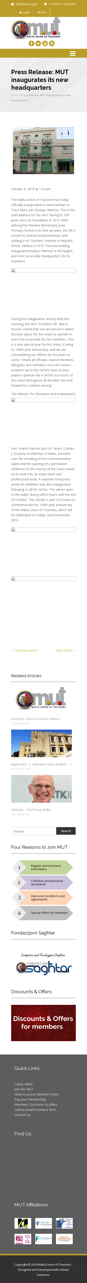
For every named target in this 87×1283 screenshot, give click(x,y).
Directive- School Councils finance (35, 719)
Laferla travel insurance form (35, 1110)
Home (15, 95)
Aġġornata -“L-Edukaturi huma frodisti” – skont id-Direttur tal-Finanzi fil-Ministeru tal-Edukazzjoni (43, 764)
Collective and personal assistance (47, 882)
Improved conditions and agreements (48, 897)
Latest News (23, 1084)
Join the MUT (23, 1089)
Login (25, 12)
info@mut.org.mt (25, 4)
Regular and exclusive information (46, 867)
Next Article (66, 650)
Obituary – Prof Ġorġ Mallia (31, 810)
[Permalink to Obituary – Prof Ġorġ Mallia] (43, 789)
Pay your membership (30, 1099)
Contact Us (22, 1115)
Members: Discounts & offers (35, 1104)
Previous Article (24, 650)
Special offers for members (49, 913)
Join (43, 12)
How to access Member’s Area (36, 1094)
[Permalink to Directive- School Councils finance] (43, 698)
